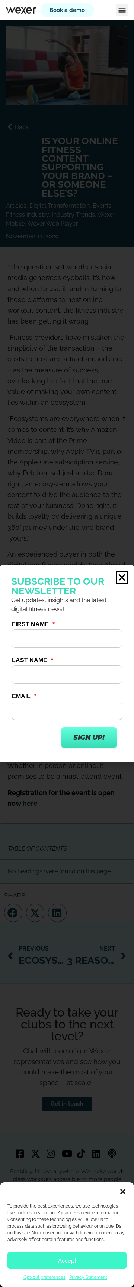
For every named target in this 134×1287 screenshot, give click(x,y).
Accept (67, 1260)
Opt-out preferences (44, 1277)
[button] (123, 1191)
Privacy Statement (88, 1277)
